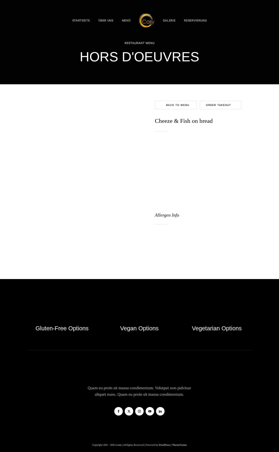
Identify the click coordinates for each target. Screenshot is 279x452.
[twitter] (129, 411)
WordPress (165, 444)
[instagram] (139, 411)
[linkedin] (160, 411)
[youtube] (150, 411)
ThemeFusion (179, 444)
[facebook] (118, 411)
